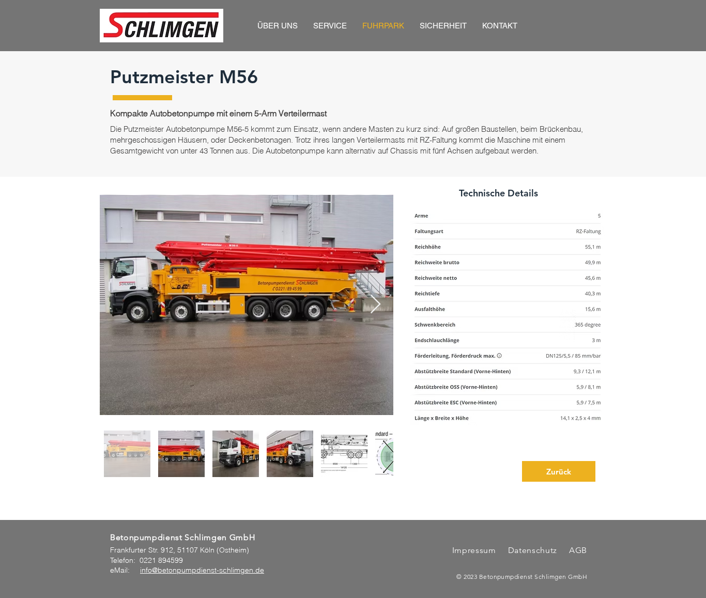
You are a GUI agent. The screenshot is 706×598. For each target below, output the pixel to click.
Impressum (474, 550)
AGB (576, 550)
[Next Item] (375, 305)
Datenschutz (534, 550)
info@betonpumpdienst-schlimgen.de (202, 570)
